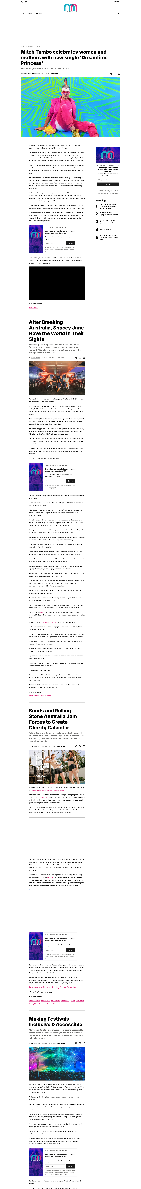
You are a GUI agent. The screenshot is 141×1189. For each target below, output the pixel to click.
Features (30, 14)
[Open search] (119, 14)
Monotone (48, 695)
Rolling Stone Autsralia (37, 1004)
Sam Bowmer (35, 358)
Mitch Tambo (33, 307)
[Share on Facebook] (111, 74)
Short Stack (65, 1000)
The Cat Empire (34, 1000)
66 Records (55, 1000)
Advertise (39, 14)
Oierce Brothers (59, 1004)
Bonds (73, 1000)
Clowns (49, 1004)
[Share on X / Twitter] (115, 74)
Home (22, 47)
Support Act (44, 797)
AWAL (31, 695)
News (23, 14)
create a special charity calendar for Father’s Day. (47, 790)
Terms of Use (71, 247)
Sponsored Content (33, 47)
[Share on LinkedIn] (119, 74)
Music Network (28, 74)
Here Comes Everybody (49, 622)
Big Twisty (80, 1000)
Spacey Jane (39, 695)
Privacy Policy (52, 249)
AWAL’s (42, 612)
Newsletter (116, 1)
